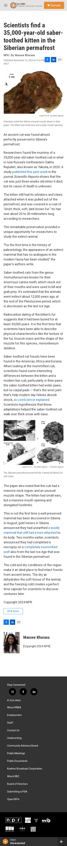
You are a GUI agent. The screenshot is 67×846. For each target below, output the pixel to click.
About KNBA (14, 707)
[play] (5, 841)
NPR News (13, 611)
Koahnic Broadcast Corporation (24, 768)
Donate (56, 5)
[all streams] (62, 841)
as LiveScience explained (31, 400)
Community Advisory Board (22, 745)
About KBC (13, 776)
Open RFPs (13, 799)
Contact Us (13, 730)
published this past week (30, 172)
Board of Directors (17, 784)
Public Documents (17, 761)
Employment (14, 715)
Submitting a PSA (17, 791)
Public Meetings (16, 753)
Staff (10, 722)
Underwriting (14, 738)
